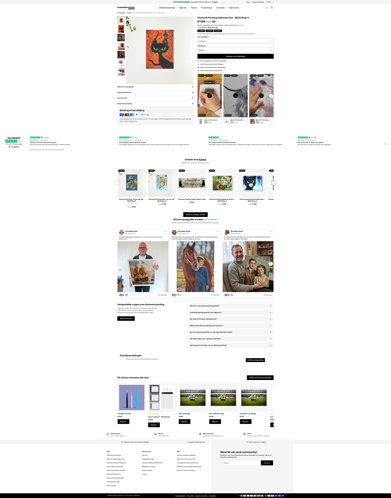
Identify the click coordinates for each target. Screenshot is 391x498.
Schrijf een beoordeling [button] (255, 360)
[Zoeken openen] (267, 8)
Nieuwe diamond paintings (115, 466)
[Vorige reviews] (26, 143)
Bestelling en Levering (148, 466)
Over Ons (145, 455)
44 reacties (162, 295)
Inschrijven (267, 463)
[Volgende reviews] (385, 143)
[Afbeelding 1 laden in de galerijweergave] (121, 20)
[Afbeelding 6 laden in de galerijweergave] (121, 63)
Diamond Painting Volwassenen (116, 463)
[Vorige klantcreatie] (120, 264)
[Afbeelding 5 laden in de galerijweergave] (121, 54)
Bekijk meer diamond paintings (260, 378)
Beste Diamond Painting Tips (186, 459)
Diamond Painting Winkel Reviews (152, 463)
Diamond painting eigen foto (115, 459)
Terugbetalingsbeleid (180, 495)
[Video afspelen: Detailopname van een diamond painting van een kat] (261, 95)
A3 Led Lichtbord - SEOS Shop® (159, 417)
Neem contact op (126, 318)
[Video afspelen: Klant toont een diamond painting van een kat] (235, 95)
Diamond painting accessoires (116, 470)
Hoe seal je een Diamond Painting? (187, 463)
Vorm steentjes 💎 (203, 37)
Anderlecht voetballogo (248, 414)
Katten (129, 13)
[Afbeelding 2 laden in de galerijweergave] (121, 29)
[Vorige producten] (117, 183)
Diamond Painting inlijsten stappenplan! (189, 466)
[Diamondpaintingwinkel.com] (126, 8)
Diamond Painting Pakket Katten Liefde (192, 199)
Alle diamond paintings (114, 455)
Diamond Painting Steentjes (115, 478)
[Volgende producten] (274, 183)
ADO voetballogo (184, 414)
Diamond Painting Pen (114, 474)
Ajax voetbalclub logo (216, 414)
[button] (271, 8)
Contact (144, 474)
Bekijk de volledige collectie (195, 215)
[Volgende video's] (271, 96)
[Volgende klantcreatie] (271, 264)
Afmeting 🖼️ (201, 46)
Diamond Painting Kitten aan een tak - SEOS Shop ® (162, 200)
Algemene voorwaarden (201, 495)
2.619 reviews (18, 144)
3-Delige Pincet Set (124, 414)
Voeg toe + (123, 421)
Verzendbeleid (212, 495)
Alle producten (111, 485)
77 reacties (215, 295)
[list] (235, 100)
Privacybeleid (190, 495)
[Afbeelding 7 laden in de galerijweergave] (121, 72)
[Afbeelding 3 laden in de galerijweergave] (121, 37)
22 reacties (268, 295)
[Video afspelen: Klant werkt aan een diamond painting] (209, 95)
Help (247, 2)
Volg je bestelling (258, 2)
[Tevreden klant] (143, 266)
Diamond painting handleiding (186, 455)
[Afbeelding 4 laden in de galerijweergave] (121, 46)
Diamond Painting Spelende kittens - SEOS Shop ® (222, 200)
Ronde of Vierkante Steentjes (186, 470)
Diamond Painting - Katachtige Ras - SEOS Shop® (131, 200)
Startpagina (121, 13)
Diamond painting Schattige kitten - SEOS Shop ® (252, 200)
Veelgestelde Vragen (148, 459)
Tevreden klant (131, 231)
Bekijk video (202, 115)
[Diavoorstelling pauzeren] (223, 2)
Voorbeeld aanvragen (113, 482)
